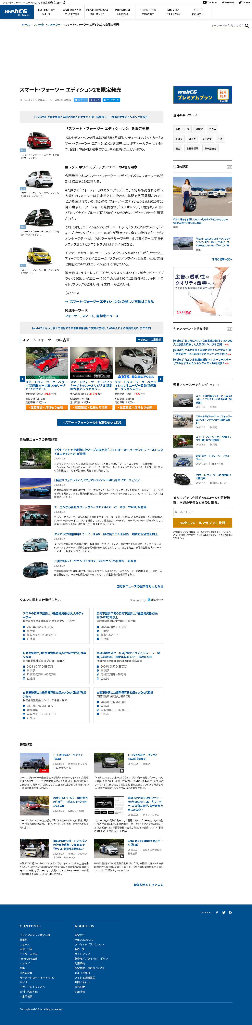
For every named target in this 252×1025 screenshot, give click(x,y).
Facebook (229, 2)
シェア (96, 99)
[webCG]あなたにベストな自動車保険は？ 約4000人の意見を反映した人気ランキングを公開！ (202, 342)
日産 (177, 148)
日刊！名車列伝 (29, 991)
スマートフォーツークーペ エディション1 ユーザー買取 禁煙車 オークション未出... (136, 385)
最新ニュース (182, 129)
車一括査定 (210, 148)
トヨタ (179, 138)
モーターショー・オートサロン (38, 977)
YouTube (212, 2)
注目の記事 (26, 973)
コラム (212, 129)
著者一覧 (80, 949)
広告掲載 (80, 987)
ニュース (25, 944)
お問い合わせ (82, 982)
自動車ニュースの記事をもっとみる (139, 586)
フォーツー (72, 315)
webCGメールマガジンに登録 (202, 522)
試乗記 (199, 129)
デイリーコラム (29, 954)
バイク (23, 982)
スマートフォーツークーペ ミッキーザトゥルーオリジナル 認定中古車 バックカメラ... (91, 385)
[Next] (160, 379)
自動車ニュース (107, 315)
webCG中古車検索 (149, 339)
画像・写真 (26, 949)
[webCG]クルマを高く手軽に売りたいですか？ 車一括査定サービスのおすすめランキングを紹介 (202, 352)
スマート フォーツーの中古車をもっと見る (93, 422)
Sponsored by (138, 600)
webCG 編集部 (63, 99)
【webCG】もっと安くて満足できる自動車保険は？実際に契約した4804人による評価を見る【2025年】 (91, 328)
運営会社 (80, 935)
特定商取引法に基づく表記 (90, 968)
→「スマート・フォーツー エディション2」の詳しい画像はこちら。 (110, 301)
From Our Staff (28, 958)
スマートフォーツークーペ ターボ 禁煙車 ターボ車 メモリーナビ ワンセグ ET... (47, 385)
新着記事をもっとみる (148, 885)
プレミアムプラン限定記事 (35, 935)
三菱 (220, 138)
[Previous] (22, 379)
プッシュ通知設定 (85, 977)
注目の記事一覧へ (222, 259)
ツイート (82, 99)
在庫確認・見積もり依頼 (47, 407)
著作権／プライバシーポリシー (92, 958)
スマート (88, 315)
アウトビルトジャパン (32, 987)
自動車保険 (192, 148)
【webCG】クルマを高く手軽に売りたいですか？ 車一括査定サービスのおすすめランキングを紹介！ (91, 117)
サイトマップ (82, 954)
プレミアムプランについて (90, 944)
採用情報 (80, 991)
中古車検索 (26, 996)
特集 (22, 968)
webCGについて (84, 940)
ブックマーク (113, 99)
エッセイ (25, 963)
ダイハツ (207, 138)
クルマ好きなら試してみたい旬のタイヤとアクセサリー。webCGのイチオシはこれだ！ (201, 221)
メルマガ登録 (82, 973)
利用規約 (80, 963)
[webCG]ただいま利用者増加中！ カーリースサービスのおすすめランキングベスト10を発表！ (202, 361)
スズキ (192, 138)
